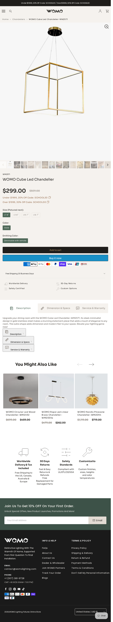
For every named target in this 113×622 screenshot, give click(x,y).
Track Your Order (51, 572)
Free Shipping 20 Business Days (20, 274)
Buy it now (55, 258)
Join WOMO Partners (53, 567)
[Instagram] (10, 589)
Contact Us (48, 557)
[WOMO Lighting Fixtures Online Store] (54, 11)
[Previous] (3, 165)
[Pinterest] (14, 589)
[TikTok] (23, 589)
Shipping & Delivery (82, 552)
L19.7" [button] (36, 215)
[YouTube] (19, 589)
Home (5, 19)
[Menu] (3, 11)
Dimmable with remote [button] (15, 241)
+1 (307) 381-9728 (14, 578)
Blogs (45, 577)
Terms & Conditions (83, 567)
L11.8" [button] (16, 215)
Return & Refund (81, 557)
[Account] (100, 11)
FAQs (45, 547)
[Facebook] (5, 589)
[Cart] (107, 11)
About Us (47, 552)
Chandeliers (18, 19)
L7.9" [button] (6, 215)
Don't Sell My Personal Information (90, 572)
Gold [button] (6, 228)
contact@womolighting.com (20, 568)
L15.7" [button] (26, 215)
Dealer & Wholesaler (53, 562)
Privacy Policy (79, 547)
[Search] (11, 11)
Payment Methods (82, 562)
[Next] (108, 165)
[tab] (20, 308)
